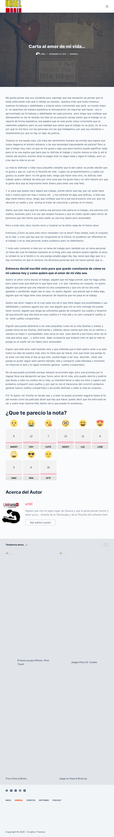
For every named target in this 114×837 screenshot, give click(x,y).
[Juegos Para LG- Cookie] (63, 662)
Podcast (57, 800)
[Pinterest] (20, 790)
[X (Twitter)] (11, 790)
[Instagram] (16, 790)
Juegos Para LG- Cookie (84, 662)
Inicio (8, 800)
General (74, 54)
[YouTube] (24, 790)
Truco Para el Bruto (16, 778)
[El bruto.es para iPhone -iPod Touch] (10, 662)
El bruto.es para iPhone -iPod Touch (33, 662)
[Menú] (107, 6)
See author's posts (40, 522)
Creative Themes (36, 831)
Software (44, 800)
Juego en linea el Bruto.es (73, 778)
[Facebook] (7, 790)
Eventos (31, 800)
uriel (29, 504)
